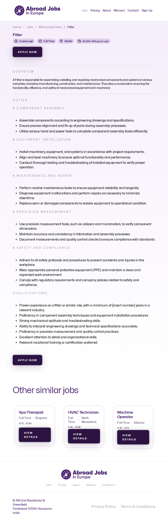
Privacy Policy (103, 506)
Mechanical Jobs (50, 27)
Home (17, 27)
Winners (119, 10)
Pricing (95, 10)
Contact (133, 10)
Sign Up (147, 10)
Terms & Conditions (138, 506)
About (107, 10)
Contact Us (108, 485)
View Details (31, 434)
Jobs (85, 10)
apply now (27, 52)
